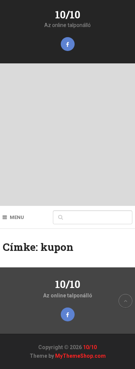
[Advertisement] (67, 134)
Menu (17, 217)
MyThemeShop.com (80, 356)
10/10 (67, 14)
